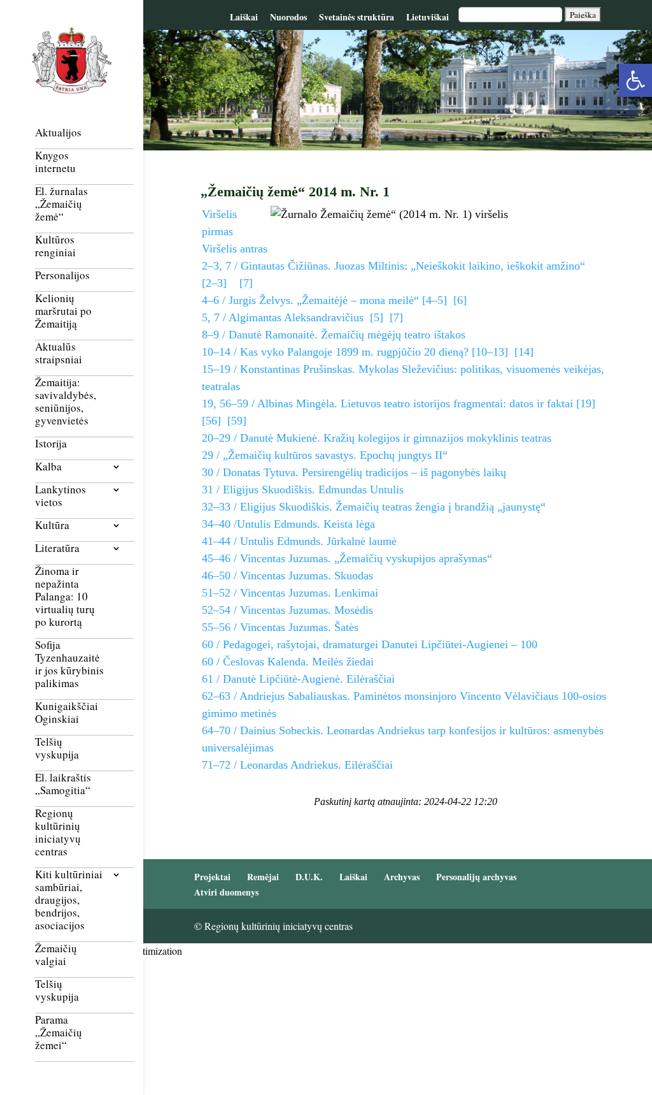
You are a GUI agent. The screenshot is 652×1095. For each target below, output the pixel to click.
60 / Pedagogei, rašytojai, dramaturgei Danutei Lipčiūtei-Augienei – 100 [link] (369, 644)
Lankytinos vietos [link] (60, 496)
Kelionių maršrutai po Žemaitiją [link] (63, 311)
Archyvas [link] (402, 876)
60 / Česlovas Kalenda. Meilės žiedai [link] (288, 661)
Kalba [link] (48, 467)
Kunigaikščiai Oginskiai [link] (66, 713)
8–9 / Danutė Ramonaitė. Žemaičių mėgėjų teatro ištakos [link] (333, 334)
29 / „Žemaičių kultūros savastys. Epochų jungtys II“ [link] (325, 455)
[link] (635, 80)
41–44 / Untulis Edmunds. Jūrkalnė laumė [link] (299, 541)
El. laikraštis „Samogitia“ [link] (63, 784)
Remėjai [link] (263, 876)
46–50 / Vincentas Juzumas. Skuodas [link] (287, 575)
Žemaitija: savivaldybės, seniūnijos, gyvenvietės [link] (65, 402)
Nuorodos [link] (288, 17)
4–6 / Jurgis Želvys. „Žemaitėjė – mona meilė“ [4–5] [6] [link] (334, 300)
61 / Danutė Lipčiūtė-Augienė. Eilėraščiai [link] (298, 678)
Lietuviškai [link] (427, 17)
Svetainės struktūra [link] (356, 17)
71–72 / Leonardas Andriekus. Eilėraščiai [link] (297, 764)
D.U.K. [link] (309, 876)
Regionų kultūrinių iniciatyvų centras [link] (58, 833)
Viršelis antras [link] (234, 248)
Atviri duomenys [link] (226, 892)
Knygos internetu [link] (55, 162)
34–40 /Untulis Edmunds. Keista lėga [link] (288, 524)
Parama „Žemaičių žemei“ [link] (58, 1032)
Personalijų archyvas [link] (476, 876)
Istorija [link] (51, 444)
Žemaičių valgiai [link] (56, 955)
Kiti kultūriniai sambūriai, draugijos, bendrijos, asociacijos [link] (69, 900)
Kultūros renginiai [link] (55, 246)
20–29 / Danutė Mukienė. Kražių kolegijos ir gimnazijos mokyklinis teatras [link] (376, 437)
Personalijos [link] (62, 275)
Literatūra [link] (57, 548)
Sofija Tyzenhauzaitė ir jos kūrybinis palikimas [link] (69, 664)
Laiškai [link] (244, 17)
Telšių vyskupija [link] (57, 749)
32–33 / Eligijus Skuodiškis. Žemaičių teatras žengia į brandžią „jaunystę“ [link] (374, 506)
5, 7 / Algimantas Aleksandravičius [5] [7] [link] (302, 317)
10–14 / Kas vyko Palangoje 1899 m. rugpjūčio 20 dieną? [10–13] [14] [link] (368, 351)
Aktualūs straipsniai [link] (58, 353)
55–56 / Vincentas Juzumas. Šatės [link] (280, 627)
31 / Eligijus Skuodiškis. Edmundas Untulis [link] (303, 489)
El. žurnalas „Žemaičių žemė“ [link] (61, 204)
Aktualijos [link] (58, 133)
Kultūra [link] (52, 525)
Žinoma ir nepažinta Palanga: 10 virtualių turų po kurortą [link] (65, 597)
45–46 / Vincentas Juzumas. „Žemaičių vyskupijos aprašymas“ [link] (347, 558)
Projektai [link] (212, 876)
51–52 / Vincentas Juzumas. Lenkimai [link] (290, 592)
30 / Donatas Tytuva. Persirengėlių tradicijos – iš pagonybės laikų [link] (354, 472)
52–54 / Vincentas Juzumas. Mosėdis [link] (287, 610)
